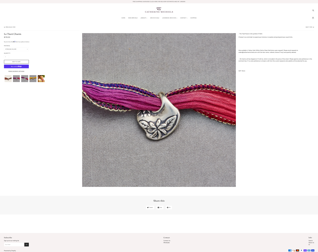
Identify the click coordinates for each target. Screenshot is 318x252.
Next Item (309, 27)
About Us (311, 242)
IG (309, 244)
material (7, 45)
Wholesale (166, 242)
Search (311, 240)
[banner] (159, 10)
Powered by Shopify (10, 250)
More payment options (16, 71)
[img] (313, 10)
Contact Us (166, 240)
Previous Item (10, 27)
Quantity (6, 53)
